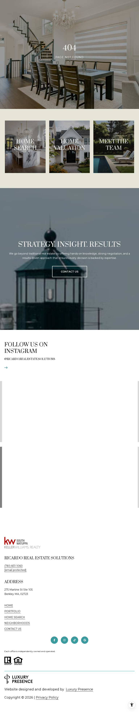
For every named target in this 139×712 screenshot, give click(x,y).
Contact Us (12, 628)
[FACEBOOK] (54, 640)
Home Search (14, 617)
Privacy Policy (47, 697)
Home (8, 605)
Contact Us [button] (69, 271)
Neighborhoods (17, 623)
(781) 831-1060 (13, 565)
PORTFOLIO (12, 611)
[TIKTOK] (74, 640)
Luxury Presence (79, 689)
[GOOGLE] (84, 640)
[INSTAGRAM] (64, 640)
